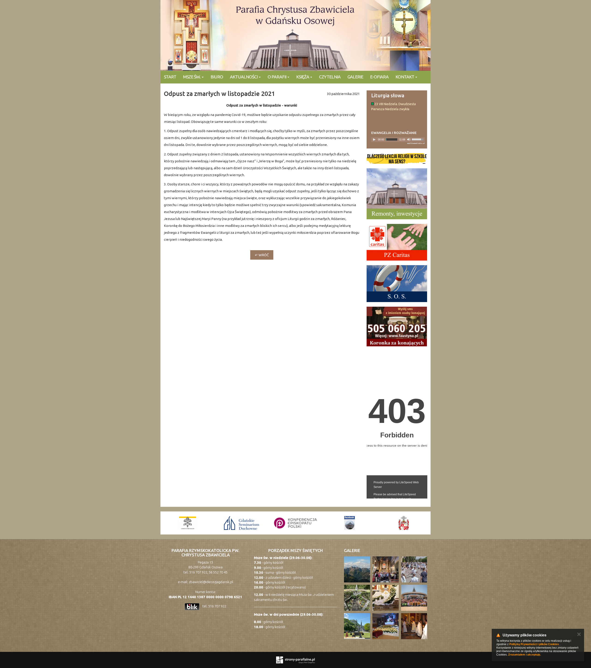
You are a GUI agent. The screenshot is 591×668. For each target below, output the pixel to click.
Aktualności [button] (244, 76)
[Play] (374, 139)
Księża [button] (303, 76)
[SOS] (397, 283)
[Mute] (409, 139)
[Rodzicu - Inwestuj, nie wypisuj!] (397, 158)
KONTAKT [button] (405, 76)
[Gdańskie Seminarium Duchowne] (187, 523)
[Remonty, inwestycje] (397, 193)
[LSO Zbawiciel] (349, 523)
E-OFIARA (379, 76)
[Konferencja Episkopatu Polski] (241, 523)
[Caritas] (397, 242)
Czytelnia (330, 76)
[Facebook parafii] (295, 523)
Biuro (217, 76)
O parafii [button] (277, 76)
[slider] (418, 139)
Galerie (355, 76)
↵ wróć (262, 255)
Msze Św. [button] (192, 76)
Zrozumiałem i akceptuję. (524, 654)
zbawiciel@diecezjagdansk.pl (211, 582)
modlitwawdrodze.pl (416, 143)
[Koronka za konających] (397, 326)
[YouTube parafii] (403, 523)
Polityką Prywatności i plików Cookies (534, 644)
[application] (398, 139)
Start (170, 76)
